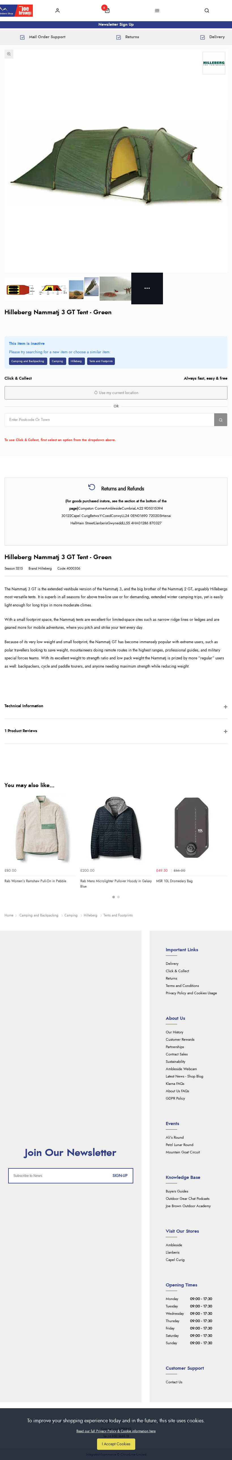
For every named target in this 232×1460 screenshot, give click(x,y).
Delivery (172, 964)
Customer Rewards (180, 1040)
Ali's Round (175, 1138)
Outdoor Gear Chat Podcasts (187, 1199)
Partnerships (175, 1047)
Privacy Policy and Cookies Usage (191, 993)
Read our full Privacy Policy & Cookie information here (116, 1431)
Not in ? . (41, 431)
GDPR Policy (175, 1098)
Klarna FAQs (175, 1084)
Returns (171, 978)
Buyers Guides (177, 1191)
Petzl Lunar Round (179, 1145)
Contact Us (174, 1382)
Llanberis (172, 1252)
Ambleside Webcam (181, 1069)
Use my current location (118, 393)
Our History (174, 1032)
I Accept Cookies (116, 1444)
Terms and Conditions (182, 986)
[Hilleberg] (213, 63)
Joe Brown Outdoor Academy (188, 1206)
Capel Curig (175, 1260)
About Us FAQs (177, 1091)
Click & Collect (177, 971)
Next (222, 848)
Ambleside (174, 1245)
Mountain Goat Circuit (183, 1152)
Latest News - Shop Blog (184, 1076)
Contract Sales (177, 1054)
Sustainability (175, 1062)
